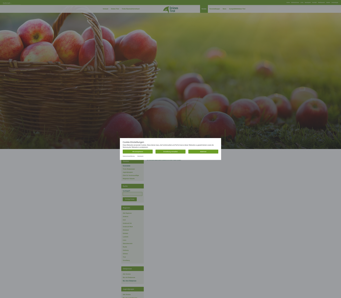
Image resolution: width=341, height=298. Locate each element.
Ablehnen (203, 152)
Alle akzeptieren (137, 152)
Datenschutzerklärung (129, 156)
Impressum (140, 156)
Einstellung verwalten (170, 152)
